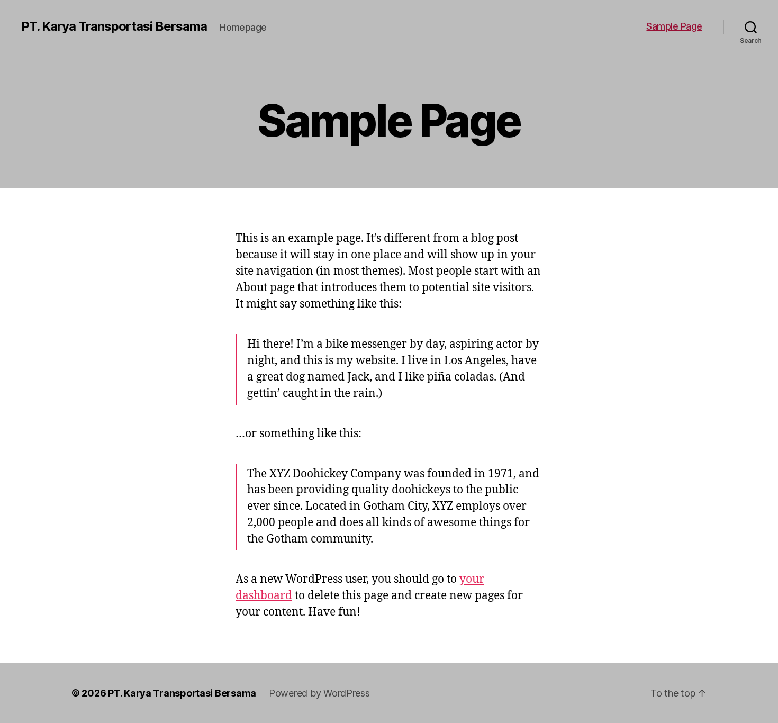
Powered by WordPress (319, 693)
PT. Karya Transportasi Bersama (114, 26)
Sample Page (674, 26)
